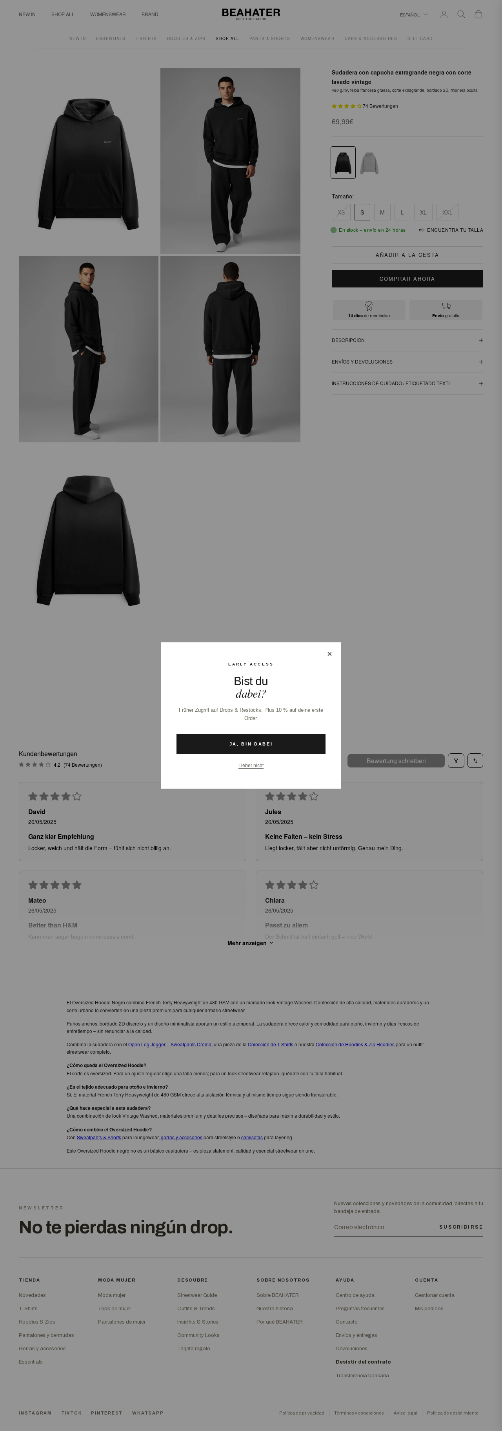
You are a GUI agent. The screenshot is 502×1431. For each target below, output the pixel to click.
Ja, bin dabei (251, 744)
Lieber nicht (251, 765)
